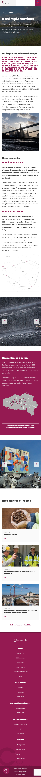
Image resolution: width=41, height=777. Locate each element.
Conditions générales (20, 771)
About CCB (20, 653)
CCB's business (20, 658)
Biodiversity (20, 713)
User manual (20, 733)
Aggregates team (20, 754)
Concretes (20, 696)
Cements (20, 687)
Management (21, 745)
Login (20, 729)
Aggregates (20, 692)
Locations (10, 13)
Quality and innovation (21, 671)
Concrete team (20, 758)
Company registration (20, 724)
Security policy (20, 667)
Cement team (20, 749)
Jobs (20, 676)
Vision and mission (20, 708)
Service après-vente (20, 769)
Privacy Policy (20, 774)
